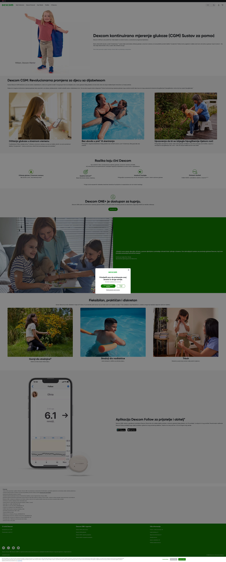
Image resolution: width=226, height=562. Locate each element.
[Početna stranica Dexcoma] (112, 272)
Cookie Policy (19, 560)
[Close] (129, 270)
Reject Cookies (173, 559)
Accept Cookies (182, 559)
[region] (113, 559)
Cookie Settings (165, 559)
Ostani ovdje (120, 286)
